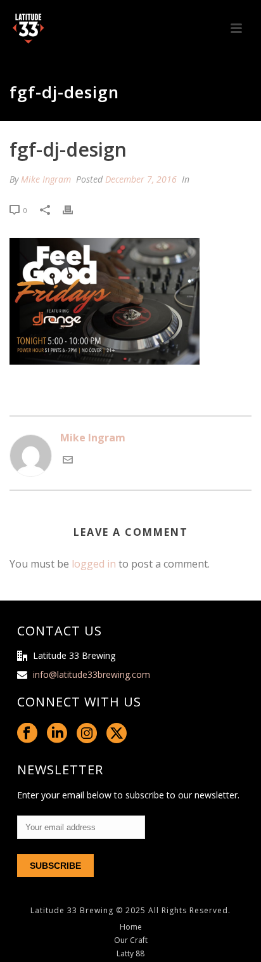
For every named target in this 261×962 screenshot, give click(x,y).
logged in (94, 564)
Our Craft (131, 940)
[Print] (74, 209)
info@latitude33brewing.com (91, 674)
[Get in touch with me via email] (68, 461)
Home (131, 927)
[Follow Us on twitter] (116, 733)
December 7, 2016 (141, 179)
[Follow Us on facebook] (27, 733)
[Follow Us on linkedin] (57, 733)
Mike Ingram (46, 179)
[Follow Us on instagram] (87, 733)
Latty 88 (130, 954)
